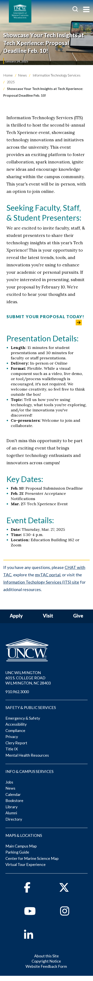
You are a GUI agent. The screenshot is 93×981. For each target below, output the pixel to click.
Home (8, 75)
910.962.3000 (17, 691)
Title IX (11, 748)
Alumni (11, 812)
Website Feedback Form (46, 966)
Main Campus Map (21, 846)
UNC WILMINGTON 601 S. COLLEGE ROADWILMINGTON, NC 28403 (28, 677)
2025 (10, 82)
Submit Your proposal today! (45, 316)
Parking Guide (17, 852)
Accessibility (16, 724)
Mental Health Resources (27, 755)
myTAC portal (47, 574)
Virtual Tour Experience (25, 864)
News (22, 75)
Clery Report (16, 742)
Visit (48, 616)
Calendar (13, 794)
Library (11, 806)
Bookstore (14, 800)
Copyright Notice (46, 961)
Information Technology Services (56, 75)
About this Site (46, 955)
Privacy (11, 736)
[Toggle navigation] (86, 10)
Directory (13, 819)
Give (78, 616)
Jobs (9, 782)
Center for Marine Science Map (32, 858)
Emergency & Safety (22, 718)
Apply (16, 616)
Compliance (15, 730)
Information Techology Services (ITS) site (41, 582)
